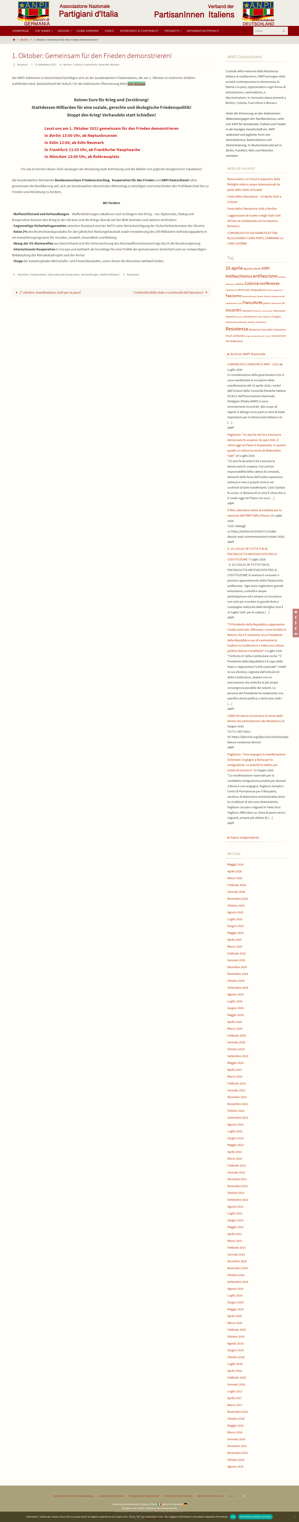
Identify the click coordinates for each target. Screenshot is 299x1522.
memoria (230, 316)
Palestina (266, 316)
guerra (266, 303)
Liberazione (279, 310)
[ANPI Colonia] (295, 623)
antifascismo (265, 276)
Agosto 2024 (235, 994)
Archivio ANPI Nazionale (247, 354)
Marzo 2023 (234, 1076)
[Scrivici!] (295, 634)
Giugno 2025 (235, 926)
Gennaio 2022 (236, 1172)
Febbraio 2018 (236, 1377)
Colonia (77, 64)
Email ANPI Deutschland (210, 1496)
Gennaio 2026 (236, 892)
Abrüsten (23, 274)
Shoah (229, 335)
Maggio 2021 (235, 1227)
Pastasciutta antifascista (236, 322)
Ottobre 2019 (235, 1336)
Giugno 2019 (235, 1350)
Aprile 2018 (234, 1371)
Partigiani (276, 316)
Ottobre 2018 (235, 1357)
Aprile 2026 (234, 871)
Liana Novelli (267, 311)
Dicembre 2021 (237, 1179)
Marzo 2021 (234, 1241)
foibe (240, 303)
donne (269, 290)
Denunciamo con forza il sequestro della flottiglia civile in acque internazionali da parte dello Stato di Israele (253, 184)
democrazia (244, 289)
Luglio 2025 (234, 919)
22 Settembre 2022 (45, 64)
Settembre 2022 (237, 1118)
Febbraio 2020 (236, 1330)
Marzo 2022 (234, 1158)
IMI (283, 303)
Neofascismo (250, 316)
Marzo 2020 (234, 1323)
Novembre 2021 (237, 1186)
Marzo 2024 (234, 1029)
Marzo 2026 (234, 878)
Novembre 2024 (237, 974)
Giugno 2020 (235, 1302)
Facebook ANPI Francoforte (144, 1496)
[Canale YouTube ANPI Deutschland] (295, 612)
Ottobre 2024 (235, 981)
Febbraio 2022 (236, 1165)
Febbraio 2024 (236, 1035)
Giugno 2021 (235, 1220)
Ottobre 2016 (235, 1419)
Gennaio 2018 (236, 1384)
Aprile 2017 (234, 1398)
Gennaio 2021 (236, 1254)
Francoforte (90, 64)
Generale (103, 64)
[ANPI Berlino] (295, 617)
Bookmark (133, 274)
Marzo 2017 (234, 1405)
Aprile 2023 (234, 1070)
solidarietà (238, 335)
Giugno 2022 (235, 1138)
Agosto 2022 (235, 1124)
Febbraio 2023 (236, 1083)
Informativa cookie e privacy (255, 1516)
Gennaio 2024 (236, 1042)
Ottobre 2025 (235, 905)
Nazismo (239, 317)
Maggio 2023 (235, 1063)
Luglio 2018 (234, 1364)
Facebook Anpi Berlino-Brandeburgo (73, 1496)
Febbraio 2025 (236, 953)
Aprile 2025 (234, 940)
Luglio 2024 (234, 1001)
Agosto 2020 (235, 1289)
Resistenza (237, 328)
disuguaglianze (258, 289)
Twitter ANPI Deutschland (178, 1496)
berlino (240, 283)
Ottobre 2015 (235, 1460)
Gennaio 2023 (236, 1090)
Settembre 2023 (237, 1056)
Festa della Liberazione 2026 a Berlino (252, 208)
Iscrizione (257, 311)
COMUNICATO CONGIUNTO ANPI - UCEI (253, 364)
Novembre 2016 (237, 1412)
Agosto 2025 (235, 912)
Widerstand (236, 341)
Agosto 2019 (235, 1343)
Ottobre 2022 (235, 1111)
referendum (261, 322)
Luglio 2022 (234, 1131)
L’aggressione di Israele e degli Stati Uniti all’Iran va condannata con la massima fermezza (254, 220)
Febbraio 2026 (236, 885)
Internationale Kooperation (64, 274)
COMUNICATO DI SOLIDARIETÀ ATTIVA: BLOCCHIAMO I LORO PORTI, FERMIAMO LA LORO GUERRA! (255, 238)
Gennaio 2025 (236, 960)
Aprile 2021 (234, 1234)
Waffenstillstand (109, 274)
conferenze (269, 283)
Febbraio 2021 (236, 1247)
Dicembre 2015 (237, 1446)
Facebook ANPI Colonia (111, 1496)
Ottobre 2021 (235, 1193)
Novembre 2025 (237, 899)
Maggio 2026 (235, 864)
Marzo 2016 (234, 1432)
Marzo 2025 (234, 946)
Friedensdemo (38, 274)
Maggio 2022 (235, 1145)
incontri (233, 310)
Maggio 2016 (235, 1425)
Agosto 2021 (235, 1207)
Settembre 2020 (237, 1282)
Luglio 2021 (234, 1213)
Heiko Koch (276, 303)
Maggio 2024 (235, 1015)
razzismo (251, 322)
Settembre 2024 (237, 988)
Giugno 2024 (235, 1008)
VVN (228, 341)
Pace (260, 316)
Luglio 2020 (234, 1295)
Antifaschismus (239, 276)
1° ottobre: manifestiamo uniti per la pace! (50, 292)
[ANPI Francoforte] (295, 628)
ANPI (265, 268)
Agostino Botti (252, 268)
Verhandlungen (90, 274)
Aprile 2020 (234, 1316)
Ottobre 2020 (235, 1275)
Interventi (247, 310)
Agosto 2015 (235, 1466)
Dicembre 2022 (237, 1097)
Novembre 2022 (237, 1104)
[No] (294, 1517)
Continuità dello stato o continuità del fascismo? (168, 292)
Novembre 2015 (237, 1453)
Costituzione (231, 290)
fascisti (260, 296)
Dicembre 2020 (237, 1261)
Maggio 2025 (235, 933)
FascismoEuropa (249, 296)
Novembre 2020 (237, 1268)
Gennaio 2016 (236, 1439)
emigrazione (278, 290)
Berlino (24, 39)
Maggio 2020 (235, 1309)
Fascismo (233, 295)
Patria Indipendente (244, 837)
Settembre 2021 (237, 1200)
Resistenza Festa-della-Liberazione (267, 329)
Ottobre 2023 (235, 1049)
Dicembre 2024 (237, 967)
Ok (233, 1516)
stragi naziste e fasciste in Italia (258, 336)
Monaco (114, 64)
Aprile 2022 (234, 1152)
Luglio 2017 (234, 1391)
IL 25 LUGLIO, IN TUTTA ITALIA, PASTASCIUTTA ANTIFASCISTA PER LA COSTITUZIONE (252, 554)
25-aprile (234, 268)
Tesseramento (278, 335)
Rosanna (22, 64)
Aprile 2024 (234, 1022)
